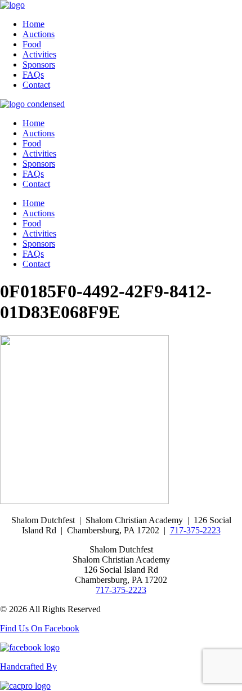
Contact (36, 85)
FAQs (33, 74)
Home (33, 24)
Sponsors (39, 64)
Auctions (39, 34)
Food (32, 44)
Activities (39, 54)
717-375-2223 (195, 530)
